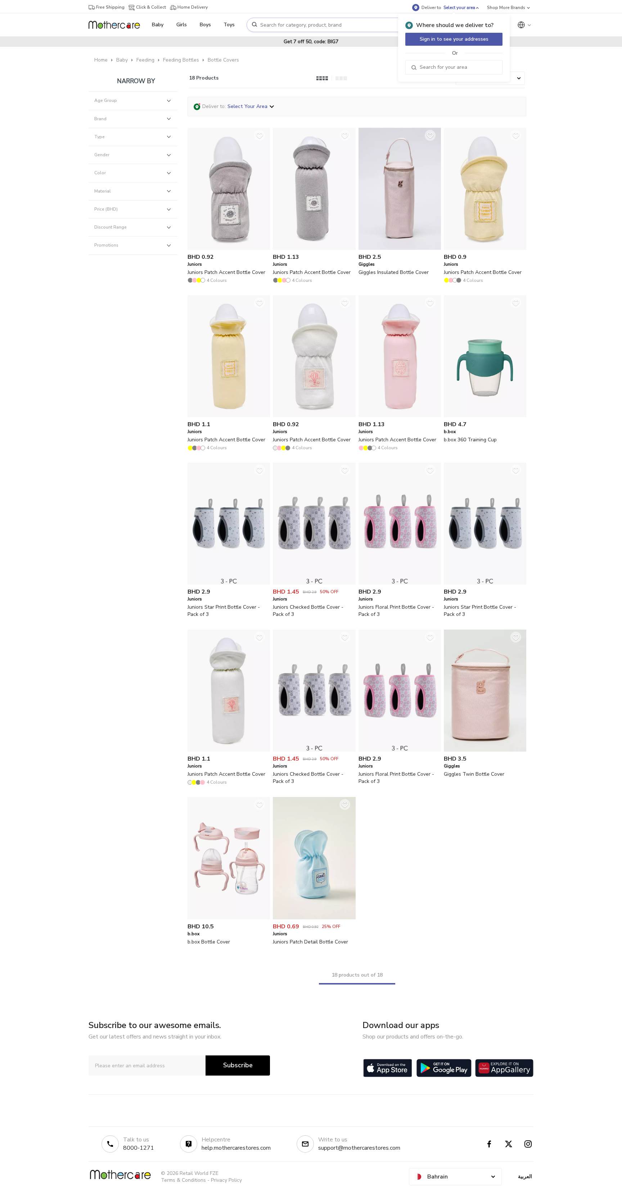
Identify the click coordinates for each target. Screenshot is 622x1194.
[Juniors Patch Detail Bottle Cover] (314, 917)
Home (101, 60)
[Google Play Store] (444, 1068)
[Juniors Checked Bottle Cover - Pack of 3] (314, 583)
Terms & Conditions (183, 1180)
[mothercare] (117, 25)
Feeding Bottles (181, 60)
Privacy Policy (226, 1180)
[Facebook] (489, 1144)
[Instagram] (528, 1144)
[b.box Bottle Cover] (229, 917)
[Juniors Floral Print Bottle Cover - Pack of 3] (400, 583)
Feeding (145, 60)
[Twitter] (508, 1144)
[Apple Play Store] (387, 1068)
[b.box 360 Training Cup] (485, 415)
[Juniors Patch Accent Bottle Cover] (229, 248)
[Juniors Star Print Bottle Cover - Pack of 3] (229, 583)
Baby (122, 60)
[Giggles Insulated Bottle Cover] (400, 248)
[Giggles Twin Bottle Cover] (485, 750)
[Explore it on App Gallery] (504, 1068)
